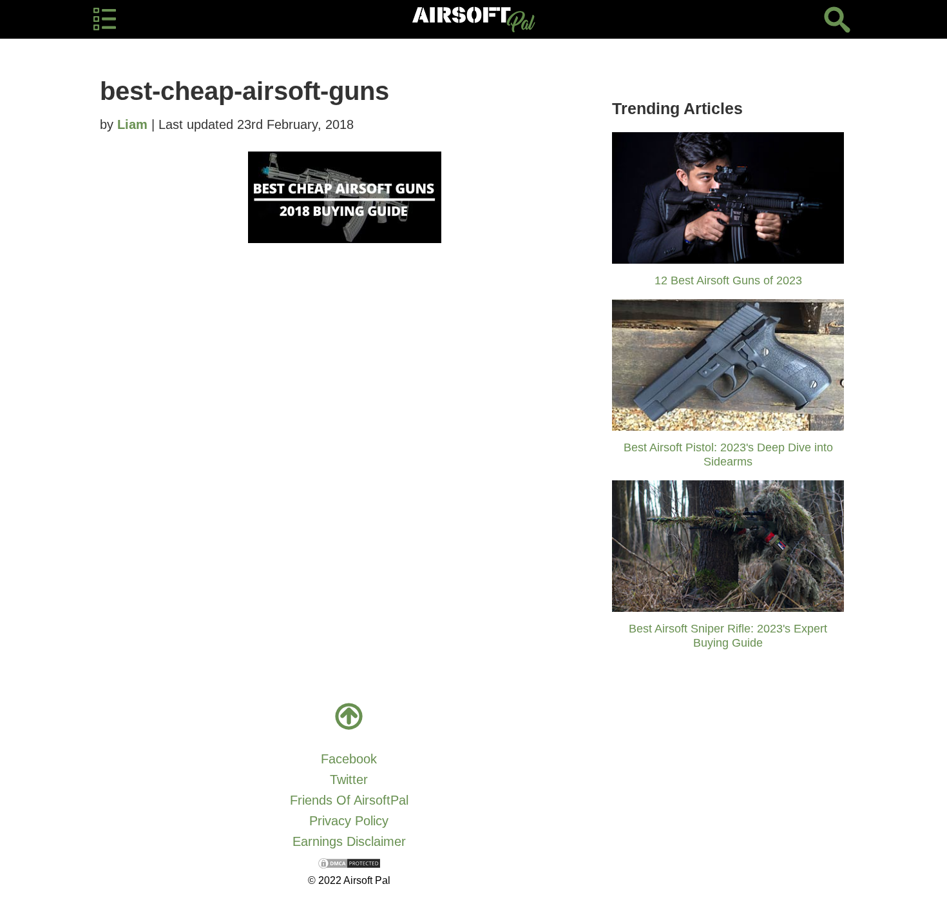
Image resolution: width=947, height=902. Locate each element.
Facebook (349, 759)
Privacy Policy (348, 821)
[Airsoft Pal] (473, 19)
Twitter (349, 779)
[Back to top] (349, 716)
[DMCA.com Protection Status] (349, 862)
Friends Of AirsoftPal (349, 800)
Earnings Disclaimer (349, 841)
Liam (132, 124)
